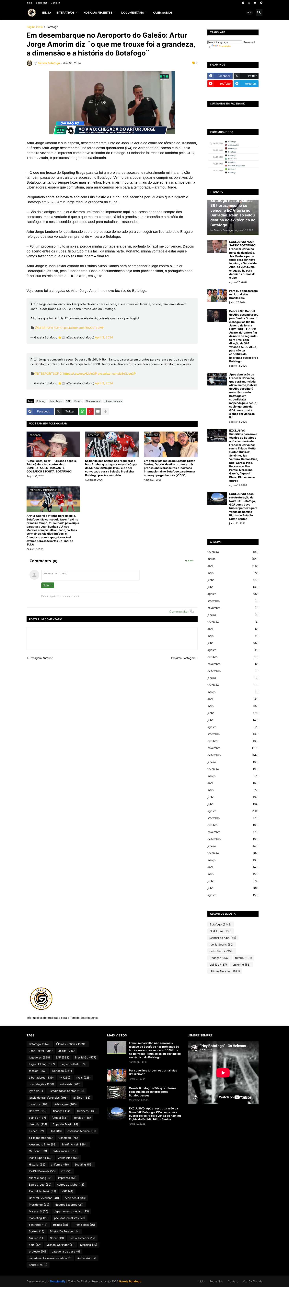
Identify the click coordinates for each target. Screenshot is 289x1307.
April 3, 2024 (104, 337)
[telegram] (261, 3)
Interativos (65, 12)
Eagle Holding (42, 1064)
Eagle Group (40, 1184)
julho (233, 587)
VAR (67, 1191)
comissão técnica (81, 1131)
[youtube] (255, 3)
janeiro (233, 615)
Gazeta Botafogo (130, 1281)
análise (81, 1097)
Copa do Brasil (65, 1124)
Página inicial (35, 27)
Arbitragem (65, 1104)
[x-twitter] (249, 3)
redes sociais (64, 1151)
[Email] (98, 411)
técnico (78, 401)
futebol (243, 957)
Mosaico (88, 1244)
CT (66, 1171)
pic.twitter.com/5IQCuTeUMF (84, 328)
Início (29, 2)
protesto (37, 1251)
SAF (68, 401)
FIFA (56, 1131)
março (233, 558)
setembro (233, 601)
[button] (249, 13)
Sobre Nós (41, 2)
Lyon (36, 1091)
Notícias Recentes (98, 12)
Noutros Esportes (69, 1204)
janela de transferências (48, 1097)
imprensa (67, 1177)
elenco (36, 1131)
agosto (233, 593)
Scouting (84, 1164)
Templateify (57, 1281)
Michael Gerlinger (60, 1244)
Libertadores (41, 1077)
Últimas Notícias (113, 401)
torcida (82, 1117)
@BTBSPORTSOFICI (49, 328)
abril (233, 566)
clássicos (39, 1104)
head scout (75, 1198)
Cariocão (38, 1151)
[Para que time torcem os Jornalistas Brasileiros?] (217, 295)
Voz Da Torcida (252, 1281)
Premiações (84, 1224)
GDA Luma (220, 931)
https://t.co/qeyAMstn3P (80, 373)
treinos (60, 1224)
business (87, 1111)
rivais (83, 1077)
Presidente (39, 1204)
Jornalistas (68, 1157)
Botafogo (52, 27)
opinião (218, 964)
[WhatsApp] (82, 411)
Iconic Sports (221, 944)
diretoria (38, 1124)
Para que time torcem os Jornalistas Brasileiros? (243, 294)
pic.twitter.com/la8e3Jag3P (117, 373)
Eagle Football (74, 1064)
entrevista (70, 1084)
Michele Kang (40, 1177)
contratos (38, 1224)
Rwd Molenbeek (42, 1191)
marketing (38, 1218)
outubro (233, 657)
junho (233, 579)
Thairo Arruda (93, 401)
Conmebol (68, 1137)
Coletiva (38, 1111)
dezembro (233, 671)
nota (35, 1244)
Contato (55, 2)
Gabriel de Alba (223, 937)
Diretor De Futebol (65, 1231)
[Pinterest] (90, 411)
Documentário (132, 12)
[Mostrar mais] (105, 411)
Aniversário (86, 1258)
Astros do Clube (70, 1184)
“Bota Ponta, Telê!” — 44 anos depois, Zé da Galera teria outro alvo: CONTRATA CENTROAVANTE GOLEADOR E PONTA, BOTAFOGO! (52, 466)
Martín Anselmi (74, 1144)
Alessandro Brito (42, 1144)
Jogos (66, 1050)
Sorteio (36, 1231)
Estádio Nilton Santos (66, 1091)
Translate (225, 46)
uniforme (241, 964)
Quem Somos (163, 12)
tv (64, 1077)
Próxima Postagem (183, 658)
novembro (233, 607)
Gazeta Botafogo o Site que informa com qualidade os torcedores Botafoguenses (152, 1091)
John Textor (56, 401)
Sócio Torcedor (82, 1238)
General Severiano (44, 1198)
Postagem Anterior (40, 658)
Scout (57, 1238)
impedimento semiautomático (50, 1258)
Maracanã (38, 1211)
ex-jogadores (41, 1137)
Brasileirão (85, 1057)
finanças (62, 1111)
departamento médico (71, 1211)
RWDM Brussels (42, 1171)
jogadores (39, 1057)
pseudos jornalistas (69, 1218)
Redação (219, 957)
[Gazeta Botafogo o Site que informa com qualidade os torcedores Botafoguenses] (116, 1092)
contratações (41, 1084)
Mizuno (36, 1238)
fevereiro (233, 552)
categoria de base (66, 1251)
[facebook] (243, 3)
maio (233, 573)
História (37, 1164)
